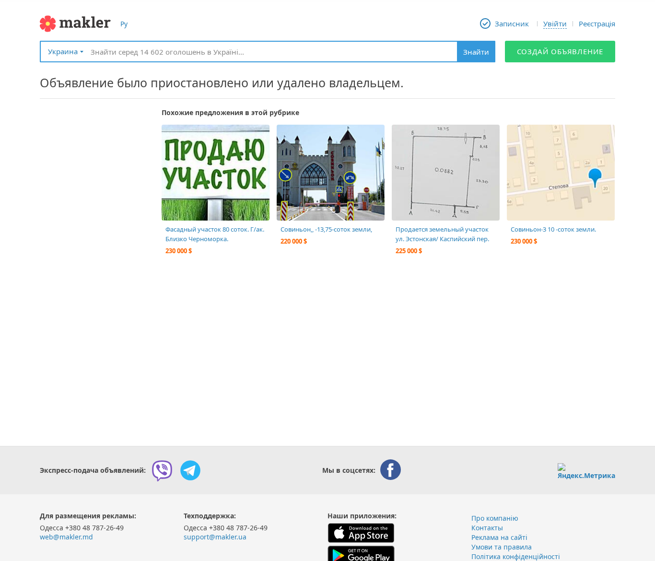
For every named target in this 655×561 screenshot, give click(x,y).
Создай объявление (560, 51)
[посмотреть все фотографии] (174, 137)
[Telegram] (190, 470)
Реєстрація (597, 23)
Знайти (476, 52)
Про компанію (494, 518)
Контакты (487, 527)
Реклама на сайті (499, 537)
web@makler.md (66, 536)
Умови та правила (501, 546)
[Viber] (162, 470)
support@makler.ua (215, 536)
